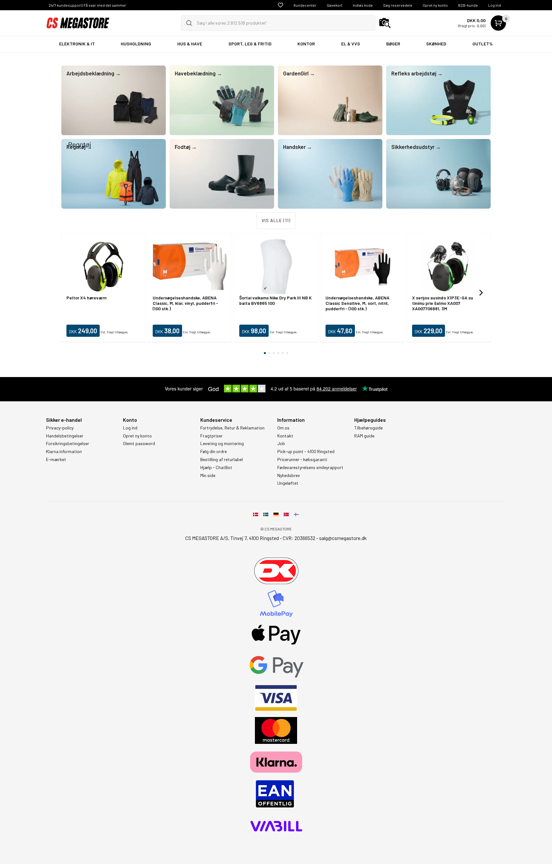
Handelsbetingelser (64, 435)
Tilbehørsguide (368, 427)
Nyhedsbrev (288, 475)
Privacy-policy (59, 427)
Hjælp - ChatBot (216, 467)
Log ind (494, 5)
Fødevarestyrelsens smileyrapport (310, 467)
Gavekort (334, 5)
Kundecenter (305, 5)
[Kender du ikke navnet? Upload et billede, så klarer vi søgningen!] (385, 23)
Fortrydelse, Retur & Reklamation (232, 427)
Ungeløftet (287, 483)
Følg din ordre (213, 451)
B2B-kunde (468, 5)
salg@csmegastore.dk (343, 538)
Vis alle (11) (276, 220)
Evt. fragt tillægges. (114, 332)
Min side (207, 475)
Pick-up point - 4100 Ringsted (305, 451)
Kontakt (285, 435)
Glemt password (139, 443)
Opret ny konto (435, 5)
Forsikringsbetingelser (67, 443)
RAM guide (364, 435)
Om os (283, 427)
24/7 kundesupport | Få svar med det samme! (87, 5)
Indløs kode (363, 5)
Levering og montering (222, 443)
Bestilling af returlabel (221, 459)
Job (281, 443)
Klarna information (64, 451)
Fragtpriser (211, 435)
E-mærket (56, 459)
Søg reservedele (397, 5)
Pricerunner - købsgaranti (302, 459)
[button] (481, 292)
